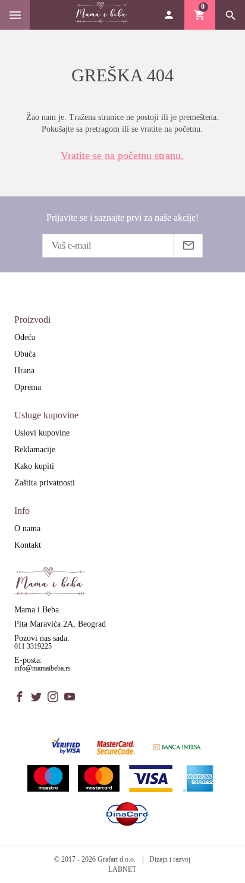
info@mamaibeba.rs (42, 668)
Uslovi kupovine (42, 432)
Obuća (25, 354)
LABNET (122, 869)
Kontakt (27, 545)
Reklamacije (34, 449)
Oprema (27, 387)
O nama (27, 528)
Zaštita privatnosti (44, 482)
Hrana (24, 370)
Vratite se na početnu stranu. (122, 155)
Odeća (24, 337)
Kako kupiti (34, 466)
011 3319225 (33, 646)
